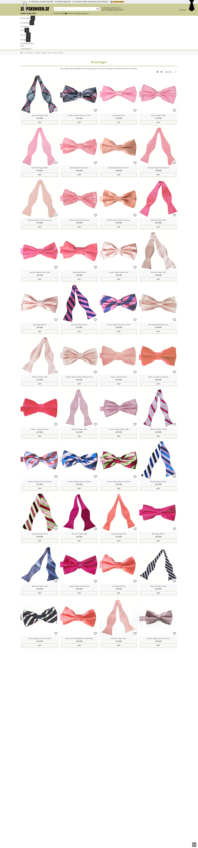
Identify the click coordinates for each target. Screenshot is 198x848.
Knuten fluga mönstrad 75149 (39, 482)
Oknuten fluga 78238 (40, 586)
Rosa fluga (59, 53)
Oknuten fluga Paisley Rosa (158, 168)
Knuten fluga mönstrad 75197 (118, 325)
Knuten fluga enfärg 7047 (119, 272)
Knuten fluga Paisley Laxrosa (118, 220)
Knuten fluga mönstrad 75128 (79, 482)
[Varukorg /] (192, 11)
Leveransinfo (26, 48)
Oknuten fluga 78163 (40, 115)
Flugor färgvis (47, 53)
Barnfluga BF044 (79, 272)
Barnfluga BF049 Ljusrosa (158, 325)
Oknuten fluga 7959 (79, 534)
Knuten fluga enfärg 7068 (119, 429)
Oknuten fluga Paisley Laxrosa (40, 220)
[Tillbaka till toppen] (193, 846)
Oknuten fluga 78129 (40, 534)
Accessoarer (26, 18)
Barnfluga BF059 (158, 534)
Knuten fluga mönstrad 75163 (79, 115)
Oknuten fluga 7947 (158, 272)
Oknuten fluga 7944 (158, 220)
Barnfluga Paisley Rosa (79, 168)
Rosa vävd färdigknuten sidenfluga (79, 638)
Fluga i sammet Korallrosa (158, 377)
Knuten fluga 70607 (158, 115)
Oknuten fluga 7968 (79, 429)
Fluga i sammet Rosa (119, 377)
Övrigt (23, 39)
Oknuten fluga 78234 (158, 586)
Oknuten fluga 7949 (39, 377)
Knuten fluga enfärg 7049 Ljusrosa (79, 377)
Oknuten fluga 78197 (79, 325)
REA (22, 46)
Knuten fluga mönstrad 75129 (118, 482)
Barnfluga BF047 (39, 325)
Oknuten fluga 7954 (118, 534)
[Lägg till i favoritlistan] (40, 94)
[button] (56, 110)
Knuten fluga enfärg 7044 (40, 272)
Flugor (37, 53)
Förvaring (25, 26)
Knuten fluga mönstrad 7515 (158, 638)
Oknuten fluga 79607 (40, 168)
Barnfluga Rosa (119, 115)
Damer (23, 35)
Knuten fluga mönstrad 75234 (39, 638)
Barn (23, 30)
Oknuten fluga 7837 (118, 638)
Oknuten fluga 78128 (158, 482)
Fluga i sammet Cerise (39, 429)
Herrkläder (25, 23)
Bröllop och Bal (27, 43)
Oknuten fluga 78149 (158, 429)
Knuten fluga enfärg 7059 (79, 586)
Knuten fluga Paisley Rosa (79, 220)
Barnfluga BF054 (118, 586)
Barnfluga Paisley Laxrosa (119, 168)
